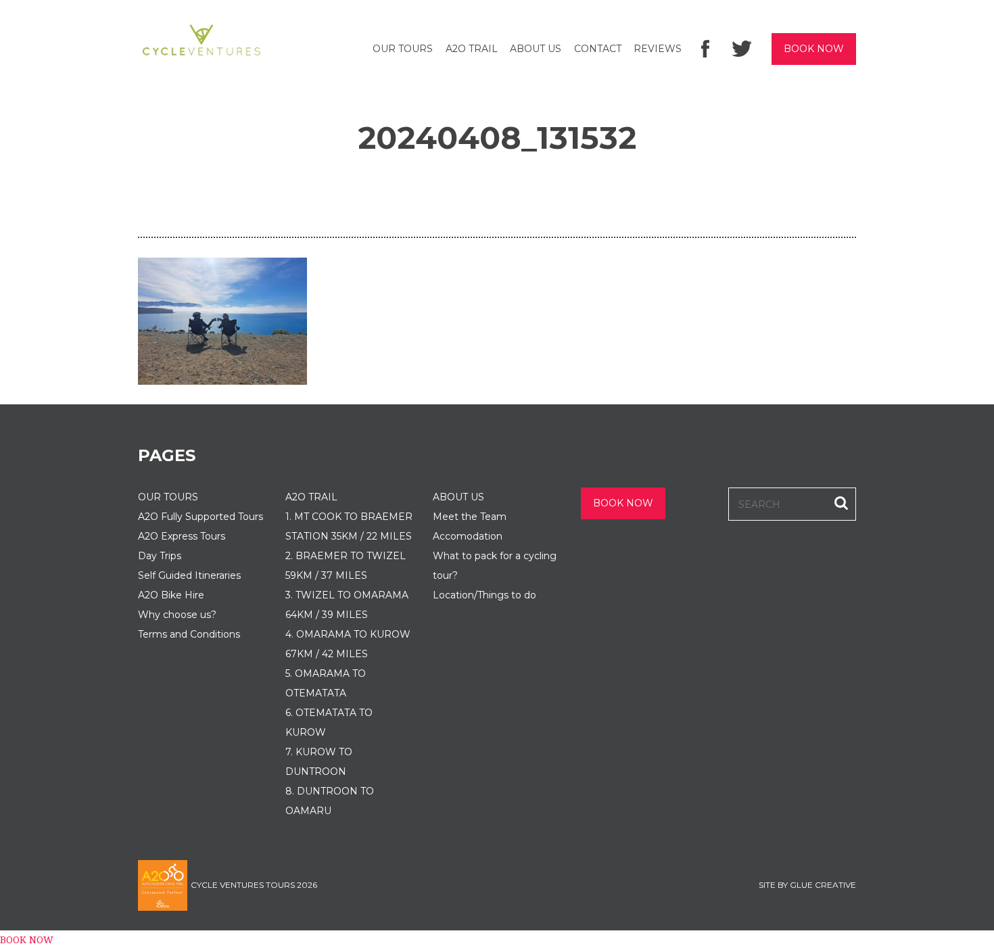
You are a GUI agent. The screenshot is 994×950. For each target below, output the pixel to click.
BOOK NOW (814, 49)
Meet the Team (469, 516)
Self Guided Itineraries (189, 575)
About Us (535, 49)
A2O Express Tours (181, 536)
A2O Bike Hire (171, 595)
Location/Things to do (484, 595)
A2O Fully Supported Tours (200, 516)
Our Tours (403, 49)
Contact (597, 49)
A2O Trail (472, 49)
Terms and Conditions (189, 634)
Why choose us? (177, 615)
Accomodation (467, 536)
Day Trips (159, 556)
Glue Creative (823, 885)
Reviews (658, 49)
